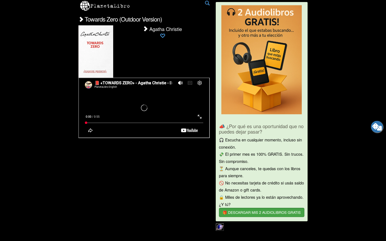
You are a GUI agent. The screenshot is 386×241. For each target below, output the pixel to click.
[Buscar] (207, 4)
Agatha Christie (165, 28)
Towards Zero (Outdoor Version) (122, 19)
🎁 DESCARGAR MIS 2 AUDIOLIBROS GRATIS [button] (262, 212)
